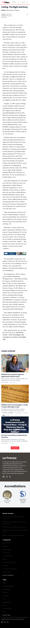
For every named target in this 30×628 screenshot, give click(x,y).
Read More (15, 448)
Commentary (6, 553)
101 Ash (4, 612)
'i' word (4, 605)
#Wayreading (6, 589)
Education (5, 565)
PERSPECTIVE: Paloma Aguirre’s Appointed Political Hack (12, 375)
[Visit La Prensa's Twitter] (10, 477)
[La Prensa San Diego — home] (7, 2)
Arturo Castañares (8, 412)
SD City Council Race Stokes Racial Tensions (14, 527)
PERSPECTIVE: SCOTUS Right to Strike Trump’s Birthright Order (14, 406)
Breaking (5, 546)
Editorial (5, 559)
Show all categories (8, 575)
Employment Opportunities (10, 569)
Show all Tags (6, 615)
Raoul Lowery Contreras (12, 10)
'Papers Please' (6, 602)
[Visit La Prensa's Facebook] (3, 477)
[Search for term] (27, 2)
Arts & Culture (6, 543)
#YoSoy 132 (5, 592)
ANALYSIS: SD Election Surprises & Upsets (13, 535)
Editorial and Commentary (10, 562)
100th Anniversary (7, 608)
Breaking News (6, 549)
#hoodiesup (6, 596)
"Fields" (4, 583)
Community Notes (7, 556)
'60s (4, 599)
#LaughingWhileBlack (8, 586)
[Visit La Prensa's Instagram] (7, 477)
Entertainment (6, 572)
